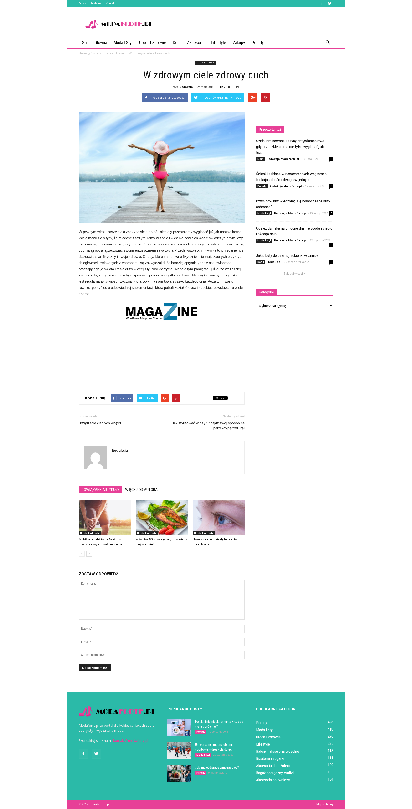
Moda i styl (123, 42)
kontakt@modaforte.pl (130, 740)
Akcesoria (195, 42)
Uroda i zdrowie (152, 42)
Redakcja (186, 86)
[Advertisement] (246, 24)
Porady (258, 42)
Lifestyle (218, 42)
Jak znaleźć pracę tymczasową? (217, 767)
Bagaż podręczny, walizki (275, 772)
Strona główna (94, 42)
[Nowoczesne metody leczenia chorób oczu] (219, 517)
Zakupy (239, 42)
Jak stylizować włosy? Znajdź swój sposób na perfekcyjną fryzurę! (208, 425)
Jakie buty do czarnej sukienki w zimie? (287, 255)
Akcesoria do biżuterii (273, 765)
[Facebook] (321, 3)
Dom (176, 42)
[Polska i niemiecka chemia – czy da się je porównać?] (179, 727)
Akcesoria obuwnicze (273, 780)
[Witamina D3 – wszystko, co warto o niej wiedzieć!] (162, 517)
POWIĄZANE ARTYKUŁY (100, 489)
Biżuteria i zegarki (270, 758)
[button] (327, 42)
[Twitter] (329, 3)
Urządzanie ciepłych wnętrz (100, 423)
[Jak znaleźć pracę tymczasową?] (179, 773)
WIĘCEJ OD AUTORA (141, 489)
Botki (261, 262)
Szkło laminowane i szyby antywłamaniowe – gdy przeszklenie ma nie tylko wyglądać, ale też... (291, 147)
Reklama (95, 3)
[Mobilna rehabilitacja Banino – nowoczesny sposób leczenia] (105, 517)
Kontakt (111, 3)
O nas (82, 3)
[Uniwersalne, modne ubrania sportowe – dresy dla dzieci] (179, 750)
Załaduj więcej (293, 273)
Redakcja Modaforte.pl (283, 159)
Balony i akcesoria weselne (277, 751)
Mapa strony (324, 804)
